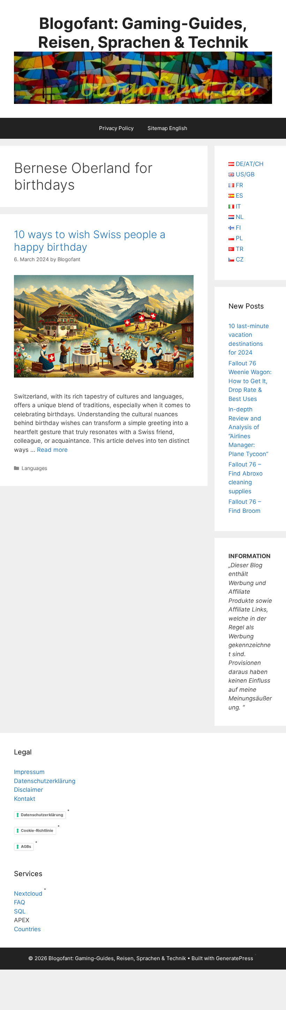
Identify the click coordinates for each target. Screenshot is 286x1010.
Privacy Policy (116, 128)
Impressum (29, 771)
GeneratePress (234, 958)
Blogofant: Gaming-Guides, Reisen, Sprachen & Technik (143, 33)
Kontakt (24, 798)
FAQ (19, 902)
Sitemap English (167, 128)
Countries (27, 929)
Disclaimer (28, 789)
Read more (52, 449)
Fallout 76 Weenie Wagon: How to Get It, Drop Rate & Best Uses (250, 381)
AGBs (26, 846)
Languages (34, 468)
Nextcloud (28, 893)
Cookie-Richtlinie (37, 830)
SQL (20, 911)
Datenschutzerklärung (44, 780)
